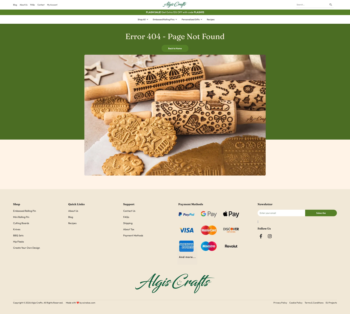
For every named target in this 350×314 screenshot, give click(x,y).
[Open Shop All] (147, 19)
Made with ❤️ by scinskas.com (80, 302)
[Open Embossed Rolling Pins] (176, 19)
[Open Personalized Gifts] (201, 19)
